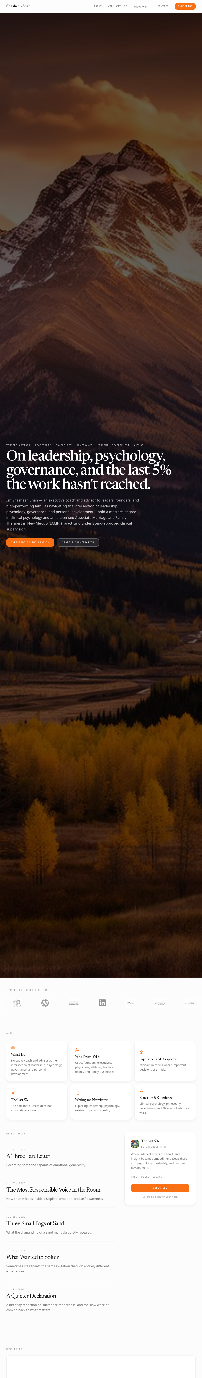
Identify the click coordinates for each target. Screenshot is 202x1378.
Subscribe (185, 6)
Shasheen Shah (18, 6)
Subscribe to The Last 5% (30, 542)
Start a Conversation (78, 542)
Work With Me (117, 6)
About (98, 6)
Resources (141, 7)
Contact (163, 6)
